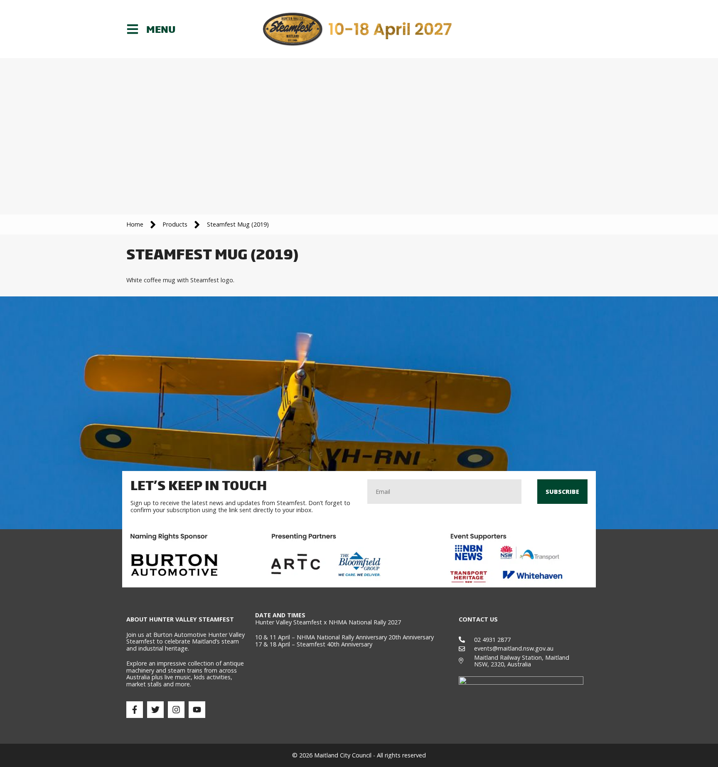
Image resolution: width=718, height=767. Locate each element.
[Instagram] (176, 709)
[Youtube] (197, 709)
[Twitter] (155, 709)
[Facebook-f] (134, 709)
